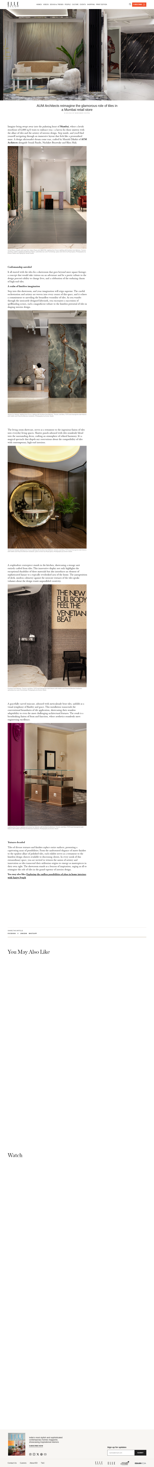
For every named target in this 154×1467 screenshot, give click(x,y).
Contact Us (12, 1463)
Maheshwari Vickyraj (82, 113)
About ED (34, 1463)
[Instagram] (30, 1454)
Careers (23, 1463)
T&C (43, 1463)
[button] (12, 933)
